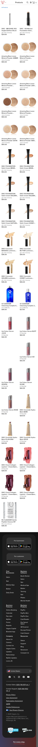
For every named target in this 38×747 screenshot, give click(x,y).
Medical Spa (10, 585)
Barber (8, 588)
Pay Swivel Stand (24, 623)
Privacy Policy (10, 695)
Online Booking (11, 610)
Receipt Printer (26, 630)
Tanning (23, 591)
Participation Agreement (14, 701)
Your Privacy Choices (16, 710)
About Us (9, 639)
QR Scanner (25, 627)
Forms (8, 622)
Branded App (10, 631)
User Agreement (11, 698)
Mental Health (25, 600)
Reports (8, 625)
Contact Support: (17, 690)
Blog (22, 646)
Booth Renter (25, 576)
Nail (22, 594)
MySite (8, 619)
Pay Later (9, 616)
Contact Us (10, 645)
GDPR (8, 704)
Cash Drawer (25, 633)
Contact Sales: (18, 685)
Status (23, 640)
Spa (7, 581)
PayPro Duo (24, 616)
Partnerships (10, 654)
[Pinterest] (23, 677)
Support (23, 643)
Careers (8, 642)
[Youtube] (28, 677)
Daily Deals (10, 592)
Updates (9, 651)
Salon (8, 577)
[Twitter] (14, 677)
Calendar (9, 613)
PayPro (23, 610)
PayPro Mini (25, 613)
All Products (5, 7)
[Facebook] (9, 677)
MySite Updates (11, 658)
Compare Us (25, 653)
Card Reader (25, 619)
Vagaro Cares (10, 648)
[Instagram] (19, 677)
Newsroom (24, 649)
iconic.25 (9, 661)
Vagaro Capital (11, 628)
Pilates (23, 597)
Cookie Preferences (13, 707)
